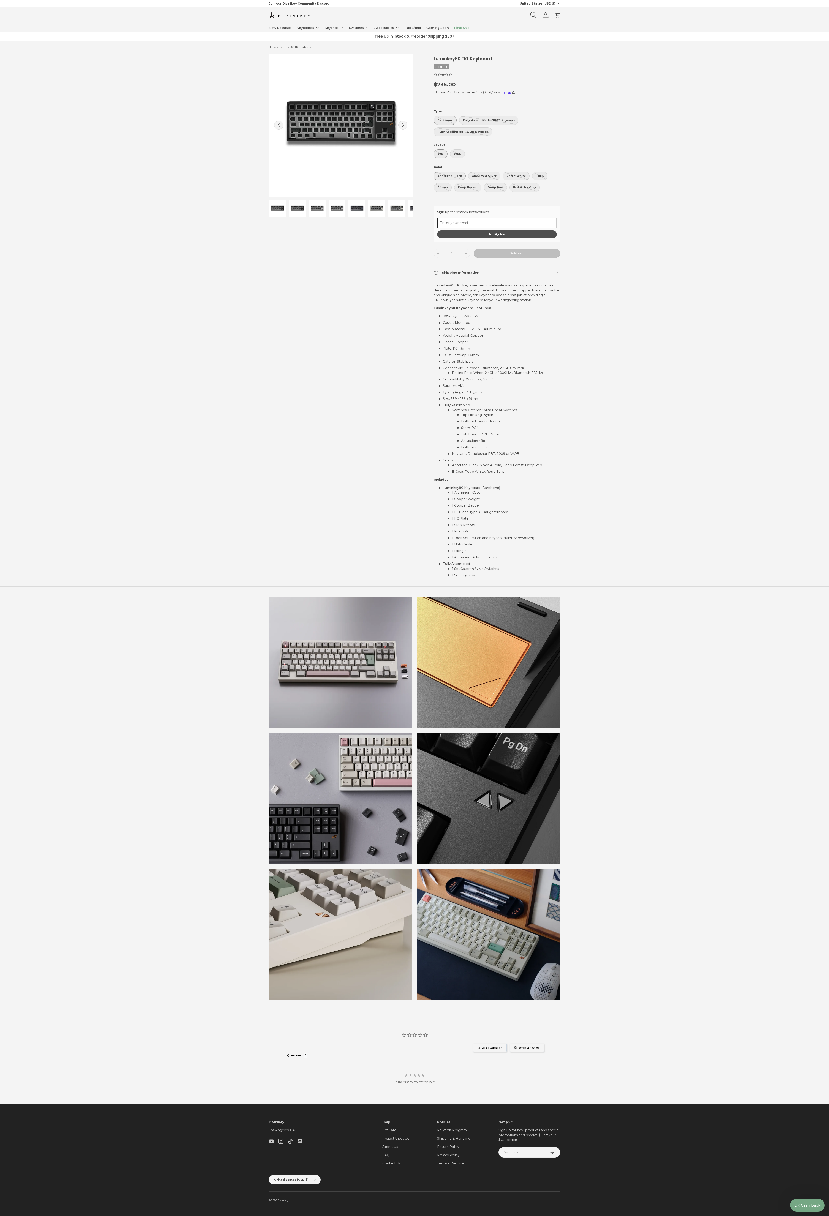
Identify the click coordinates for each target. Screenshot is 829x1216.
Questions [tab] (294, 1055)
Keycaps (332, 28)
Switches (356, 28)
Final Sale (462, 28)
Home (272, 47)
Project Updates (395, 1138)
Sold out (517, 253)
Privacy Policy (448, 1155)
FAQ (386, 1155)
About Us (390, 1147)
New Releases (280, 28)
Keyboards (305, 28)
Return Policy (448, 1147)
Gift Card (389, 1130)
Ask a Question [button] (492, 1048)
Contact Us (391, 1163)
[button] (557, 15)
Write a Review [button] (529, 1048)
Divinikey (283, 1200)
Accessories (384, 28)
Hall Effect (413, 28)
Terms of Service (450, 1163)
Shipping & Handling (453, 1138)
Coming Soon (437, 28)
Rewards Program (452, 1130)
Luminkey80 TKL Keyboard (295, 47)
